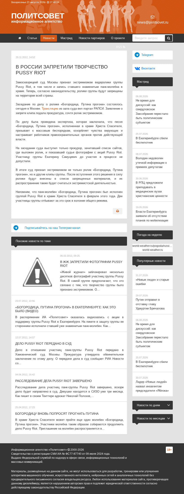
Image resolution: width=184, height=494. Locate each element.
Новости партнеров (92, 38)
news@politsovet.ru (152, 22)
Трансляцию (50, 108)
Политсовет (37, 15)
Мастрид (66, 38)
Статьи (32, 38)
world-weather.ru (152, 249)
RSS (119, 47)
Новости (48, 38)
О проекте (118, 38)
